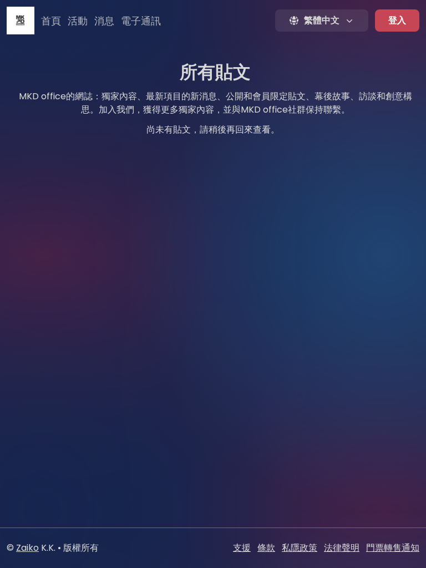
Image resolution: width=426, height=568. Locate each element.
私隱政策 (299, 547)
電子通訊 (141, 21)
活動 (78, 21)
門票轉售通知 (392, 547)
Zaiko (27, 547)
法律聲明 (341, 547)
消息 (104, 21)
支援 (242, 547)
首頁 (51, 21)
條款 (266, 547)
